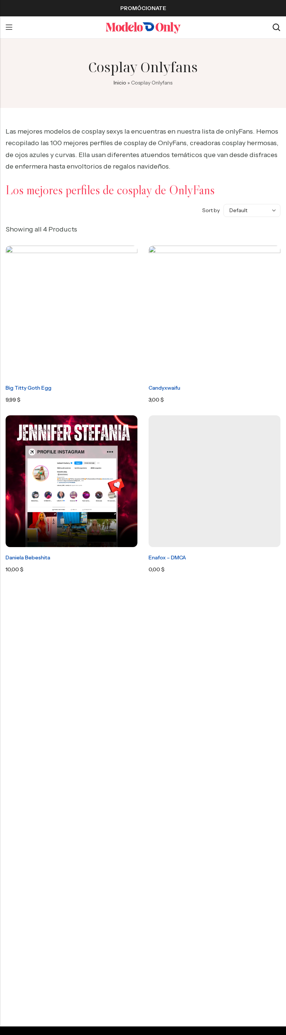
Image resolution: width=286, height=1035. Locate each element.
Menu (9, 27)
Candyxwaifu (164, 387)
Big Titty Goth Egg (28, 387)
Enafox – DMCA (167, 557)
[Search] (276, 27)
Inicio (120, 82)
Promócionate (143, 8)
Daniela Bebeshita (28, 557)
